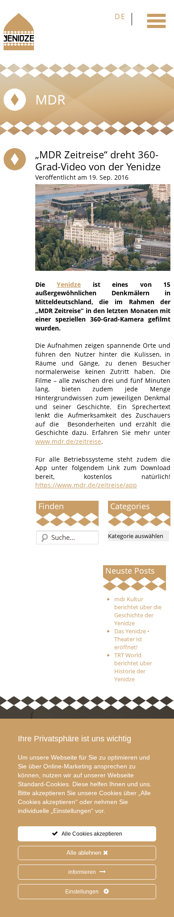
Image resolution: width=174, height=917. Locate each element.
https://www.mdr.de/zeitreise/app (86, 485)
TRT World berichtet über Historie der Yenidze (133, 667)
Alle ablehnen (84, 852)
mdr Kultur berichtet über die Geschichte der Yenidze (138, 611)
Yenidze (69, 284)
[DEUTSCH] (121, 19)
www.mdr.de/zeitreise (68, 441)
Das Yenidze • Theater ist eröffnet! (131, 639)
